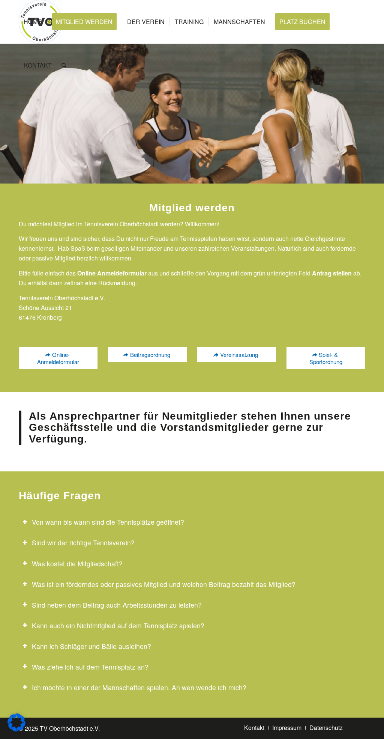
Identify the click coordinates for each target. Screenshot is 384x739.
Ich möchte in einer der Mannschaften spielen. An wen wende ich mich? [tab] (139, 687)
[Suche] (64, 65)
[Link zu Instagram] (359, 727)
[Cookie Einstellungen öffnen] (17, 729)
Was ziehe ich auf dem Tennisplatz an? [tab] (90, 666)
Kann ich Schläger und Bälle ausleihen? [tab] (91, 646)
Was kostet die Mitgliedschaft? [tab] (77, 563)
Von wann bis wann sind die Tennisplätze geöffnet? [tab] (108, 522)
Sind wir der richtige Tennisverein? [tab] (83, 542)
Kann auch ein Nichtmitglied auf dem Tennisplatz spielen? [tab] (118, 625)
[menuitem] (32, 22)
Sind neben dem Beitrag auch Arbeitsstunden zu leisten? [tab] (117, 605)
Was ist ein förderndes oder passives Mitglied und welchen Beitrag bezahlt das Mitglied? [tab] (164, 584)
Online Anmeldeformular (112, 273)
